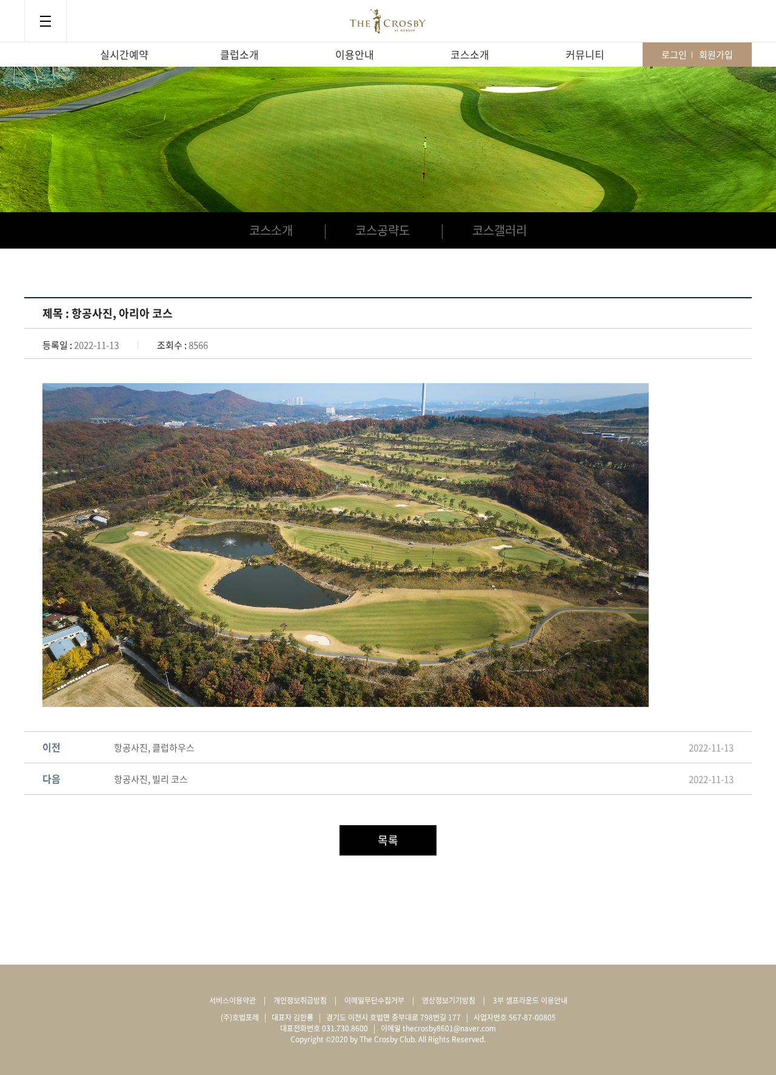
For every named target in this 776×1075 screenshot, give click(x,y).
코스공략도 (382, 230)
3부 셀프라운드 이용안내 (530, 1000)
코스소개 (469, 54)
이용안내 (354, 54)
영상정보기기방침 (448, 1000)
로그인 (674, 54)
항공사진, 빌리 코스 (151, 779)
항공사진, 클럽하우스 (154, 747)
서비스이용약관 (232, 1000)
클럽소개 (239, 54)
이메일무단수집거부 (374, 1000)
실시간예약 (124, 54)
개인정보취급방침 (300, 1000)
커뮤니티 (585, 54)
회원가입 (716, 54)
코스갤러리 (499, 230)
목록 (388, 840)
